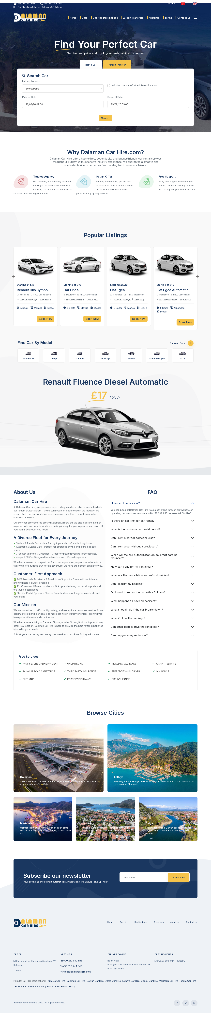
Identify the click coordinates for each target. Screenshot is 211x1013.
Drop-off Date (115, 97)
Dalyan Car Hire (95, 980)
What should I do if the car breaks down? (137, 609)
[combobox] (63, 88)
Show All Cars (177, 343)
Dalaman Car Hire (76, 980)
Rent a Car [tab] (90, 64)
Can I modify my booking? (127, 583)
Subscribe (178, 877)
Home (110, 922)
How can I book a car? (125, 503)
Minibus (79, 358)
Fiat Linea (71, 290)
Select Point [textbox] (32, 88)
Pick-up (105, 358)
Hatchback (28, 358)
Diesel (50, 308)
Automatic (179, 308)
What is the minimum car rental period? (135, 529)
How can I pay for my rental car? (132, 566)
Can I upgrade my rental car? (129, 635)
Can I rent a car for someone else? (133, 538)
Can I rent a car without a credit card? (135, 546)
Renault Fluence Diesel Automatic (105, 381)
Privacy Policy (46, 986)
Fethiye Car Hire (131, 980)
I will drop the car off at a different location (134, 85)
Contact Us (191, 922)
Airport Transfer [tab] (117, 64)
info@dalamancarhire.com (76, 971)
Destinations (141, 922)
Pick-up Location (31, 81)
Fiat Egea (117, 290)
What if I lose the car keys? (128, 618)
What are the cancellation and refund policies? (140, 575)
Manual (38, 308)
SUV (182, 358)
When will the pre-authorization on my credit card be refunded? (144, 556)
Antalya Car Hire (56, 980)
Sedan (131, 358)
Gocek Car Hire (149, 980)
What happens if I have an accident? (134, 601)
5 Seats (24, 308)
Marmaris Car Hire (168, 980)
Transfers (159, 922)
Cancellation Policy (65, 986)
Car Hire (124, 922)
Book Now (113, 960)
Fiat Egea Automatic (172, 290)
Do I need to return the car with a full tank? (138, 592)
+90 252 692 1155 (26, 3)
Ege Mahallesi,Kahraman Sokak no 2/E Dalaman (40, 7)
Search (105, 118)
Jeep (54, 358)
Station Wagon (157, 358)
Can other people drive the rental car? (135, 626)
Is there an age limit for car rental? (132, 520)
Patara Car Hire (188, 980)
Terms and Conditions (25, 986)
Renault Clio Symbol (32, 290)
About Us (175, 922)
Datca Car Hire (113, 980)
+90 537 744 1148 (53, 3)
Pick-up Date (29, 97)
